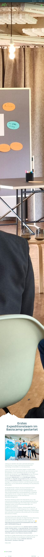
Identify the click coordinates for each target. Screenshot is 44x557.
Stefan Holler (15, 530)
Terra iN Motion (33, 528)
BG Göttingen (27, 477)
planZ (12, 533)
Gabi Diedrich (24, 474)
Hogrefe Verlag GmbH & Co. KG (21, 479)
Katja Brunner (15, 477)
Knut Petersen (19, 533)
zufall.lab (23, 538)
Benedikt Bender (24, 528)
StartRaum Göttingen (18, 540)
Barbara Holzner (28, 526)
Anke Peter (8, 533)
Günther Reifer (13, 528)
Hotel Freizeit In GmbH (16, 480)
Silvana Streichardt (15, 475)
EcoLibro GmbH (28, 533)
